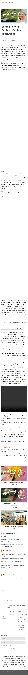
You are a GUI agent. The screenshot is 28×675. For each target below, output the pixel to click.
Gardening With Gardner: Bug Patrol (14, 482)
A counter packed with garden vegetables (13, 322)
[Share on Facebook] (6, 578)
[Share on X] (2, 578)
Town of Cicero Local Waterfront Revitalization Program (12, 558)
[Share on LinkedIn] (13, 578)
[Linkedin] (8, 673)
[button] (22, 2)
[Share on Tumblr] (20, 578)
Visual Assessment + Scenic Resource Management (12, 544)
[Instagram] (11, 673)
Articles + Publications (9, 40)
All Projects (3, 536)
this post (3, 357)
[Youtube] (19, 673)
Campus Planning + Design (6, 537)
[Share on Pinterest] (9, 578)
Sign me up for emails (8, 645)
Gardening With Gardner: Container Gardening (14, 504)
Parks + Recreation (5, 541)
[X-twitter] (16, 673)
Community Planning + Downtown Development (11, 539)
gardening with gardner (16, 440)
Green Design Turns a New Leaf (14, 526)
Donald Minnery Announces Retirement (9, 569)
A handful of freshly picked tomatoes (12, 328)
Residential (3, 542)
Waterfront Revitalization (6, 546)
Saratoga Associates (19, 441)
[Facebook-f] (14, 673)
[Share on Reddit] (16, 578)
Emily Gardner (7, 38)
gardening (6, 440)
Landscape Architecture (7, 441)
